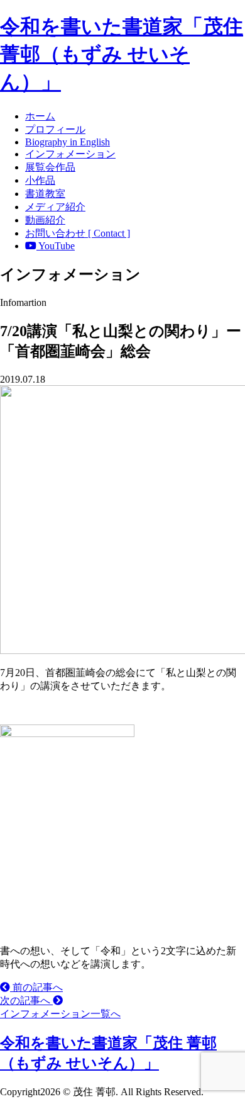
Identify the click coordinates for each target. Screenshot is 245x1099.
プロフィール (55, 129)
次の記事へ (26, 1000)
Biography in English (67, 142)
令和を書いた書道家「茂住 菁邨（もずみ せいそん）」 (121, 54)
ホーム (40, 116)
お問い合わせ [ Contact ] (77, 233)
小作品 (40, 180)
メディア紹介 (55, 206)
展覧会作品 (50, 167)
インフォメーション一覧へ (60, 1013)
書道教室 (45, 193)
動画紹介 (45, 220)
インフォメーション (70, 154)
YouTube (55, 245)
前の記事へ (36, 987)
